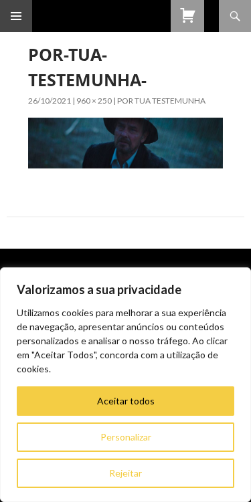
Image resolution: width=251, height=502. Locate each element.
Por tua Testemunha (161, 101)
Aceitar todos (126, 400)
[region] (125, 384)
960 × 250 (94, 101)
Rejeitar (125, 473)
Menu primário (16, 16)
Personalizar (125, 437)
